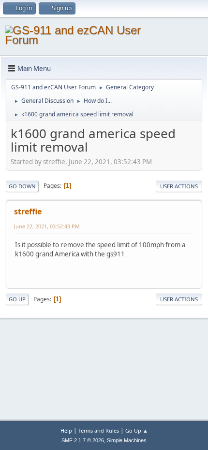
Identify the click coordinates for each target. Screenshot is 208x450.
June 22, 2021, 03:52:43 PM (47, 226)
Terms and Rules (98, 430)
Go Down (22, 186)
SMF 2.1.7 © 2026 (82, 440)
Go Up (17, 299)
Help (66, 430)
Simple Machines (127, 440)
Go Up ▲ (136, 430)
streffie (28, 211)
